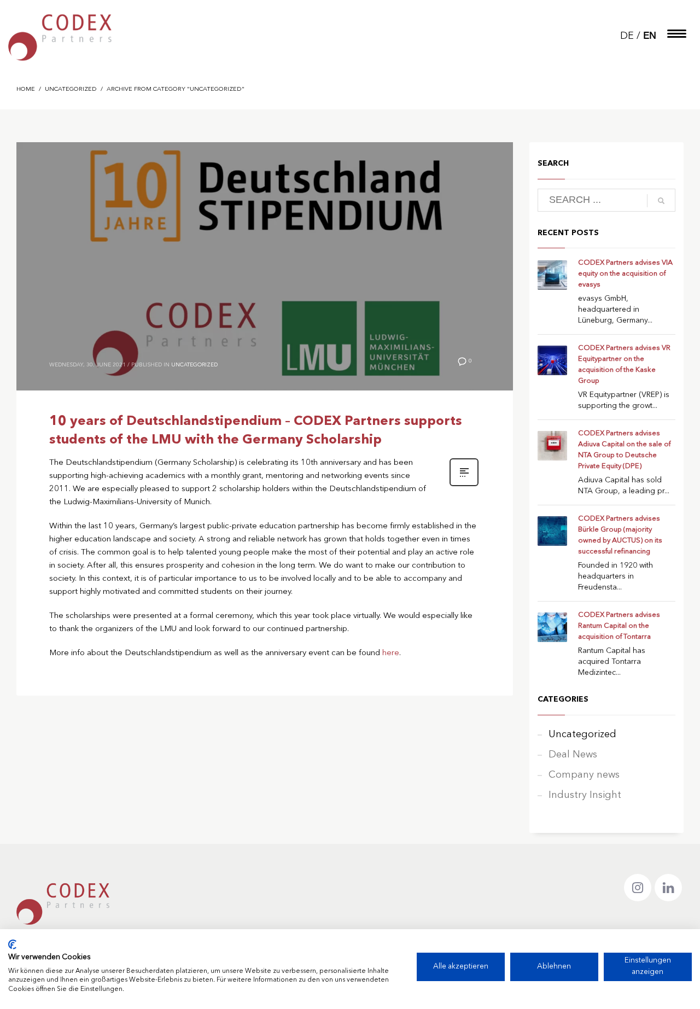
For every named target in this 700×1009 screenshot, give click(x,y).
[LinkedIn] (668, 887)
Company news (584, 775)
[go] (661, 200)
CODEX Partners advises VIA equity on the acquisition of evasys (625, 273)
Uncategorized (194, 365)
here (390, 653)
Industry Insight (585, 795)
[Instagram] (637, 887)
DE (627, 36)
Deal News (573, 755)
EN (649, 36)
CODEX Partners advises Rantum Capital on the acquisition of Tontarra (619, 625)
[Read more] (464, 485)
